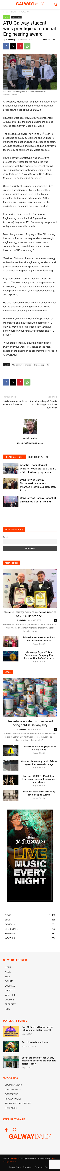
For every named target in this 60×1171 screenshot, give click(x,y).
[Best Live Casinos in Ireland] (11, 1046)
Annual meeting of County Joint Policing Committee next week (43, 404)
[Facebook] (6, 46)
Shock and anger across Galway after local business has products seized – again (39, 1061)
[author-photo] (30, 434)
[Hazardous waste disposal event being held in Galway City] (30, 697)
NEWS (13, 11)
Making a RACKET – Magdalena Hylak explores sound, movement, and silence (39, 779)
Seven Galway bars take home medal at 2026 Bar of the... (30, 614)
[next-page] (10, 513)
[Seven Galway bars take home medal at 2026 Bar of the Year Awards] (30, 588)
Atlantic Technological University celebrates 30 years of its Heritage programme (38, 468)
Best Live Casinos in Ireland (35, 1042)
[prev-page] (5, 513)
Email (5, 537)
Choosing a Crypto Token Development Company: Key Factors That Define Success (39, 655)
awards (28, 365)
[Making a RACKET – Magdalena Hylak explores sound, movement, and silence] (10, 780)
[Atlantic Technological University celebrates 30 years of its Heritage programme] (10, 468)
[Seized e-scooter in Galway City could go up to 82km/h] (10, 795)
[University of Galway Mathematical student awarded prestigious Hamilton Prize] (10, 483)
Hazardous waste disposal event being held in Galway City (30, 723)
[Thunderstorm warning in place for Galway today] (10, 750)
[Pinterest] (20, 46)
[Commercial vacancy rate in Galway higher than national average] (10, 765)
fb (48, 365)
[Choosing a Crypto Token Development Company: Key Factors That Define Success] (10, 656)
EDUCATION (24, 11)
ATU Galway (17, 365)
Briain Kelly (10, 39)
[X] (13, 46)
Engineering (39, 365)
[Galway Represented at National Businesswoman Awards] (10, 641)
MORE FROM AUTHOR (38, 457)
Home (5, 11)
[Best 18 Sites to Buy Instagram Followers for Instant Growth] (11, 1031)
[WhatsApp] (27, 46)
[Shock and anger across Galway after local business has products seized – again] (11, 1062)
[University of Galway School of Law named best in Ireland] (10, 501)
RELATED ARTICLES (14, 457)
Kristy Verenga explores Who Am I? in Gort (15, 403)
